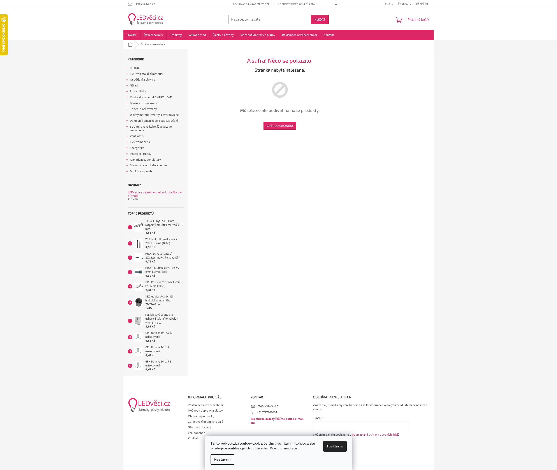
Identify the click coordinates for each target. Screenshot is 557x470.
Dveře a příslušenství (144, 103)
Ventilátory (137, 136)
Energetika (137, 148)
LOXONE (135, 68)
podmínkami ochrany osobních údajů (375, 435)
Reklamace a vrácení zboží (251, 4)
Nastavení (222, 459)
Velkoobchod (196, 433)
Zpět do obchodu (280, 125)
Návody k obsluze (199, 427)
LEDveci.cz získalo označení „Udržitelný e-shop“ (155, 193)
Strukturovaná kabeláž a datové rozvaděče (151, 129)
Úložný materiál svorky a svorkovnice (154, 115)
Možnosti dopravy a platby (296, 4)
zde (294, 448)
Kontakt (193, 438)
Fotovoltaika (138, 91)
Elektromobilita (140, 142)
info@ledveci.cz (267, 406)
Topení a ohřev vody (143, 109)
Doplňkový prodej (141, 171)
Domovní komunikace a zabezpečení (154, 121)
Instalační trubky (140, 154)
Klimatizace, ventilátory (145, 160)
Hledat (320, 19)
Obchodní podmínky (201, 416)
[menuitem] (132, 35)
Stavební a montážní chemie (148, 165)
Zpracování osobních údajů (205, 422)
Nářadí (134, 85)
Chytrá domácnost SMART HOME (151, 97)
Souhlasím (335, 446)
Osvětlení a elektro (142, 79)
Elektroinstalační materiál (146, 74)
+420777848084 (267, 412)
